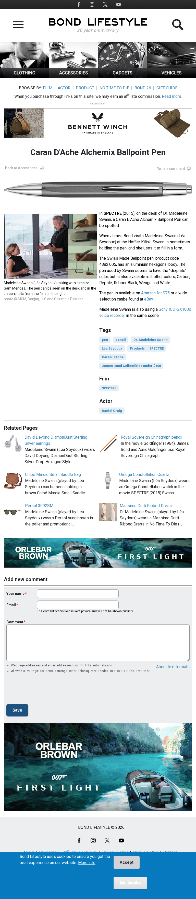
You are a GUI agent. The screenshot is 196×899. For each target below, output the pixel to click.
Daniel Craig (112, 411)
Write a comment (171, 168)
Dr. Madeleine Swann (150, 340)
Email (11, 605)
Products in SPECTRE (147, 348)
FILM (47, 88)
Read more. (172, 96)
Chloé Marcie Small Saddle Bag (53, 474)
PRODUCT (85, 88)
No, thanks (130, 883)
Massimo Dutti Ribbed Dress (146, 505)
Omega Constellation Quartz (144, 474)
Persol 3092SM (39, 505)
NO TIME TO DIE (114, 88)
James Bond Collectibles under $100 (131, 366)
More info (86, 862)
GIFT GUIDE (166, 88)
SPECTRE (109, 388)
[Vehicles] (171, 76)
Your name (15, 594)
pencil (121, 340)
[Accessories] (73, 76)
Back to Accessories (21, 168)
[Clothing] (24, 76)
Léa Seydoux (112, 348)
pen (105, 340)
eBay (148, 299)
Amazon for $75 (155, 293)
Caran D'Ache (113, 357)
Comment (14, 622)
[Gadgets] (122, 76)
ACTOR (64, 88)
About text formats (173, 666)
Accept (126, 862)
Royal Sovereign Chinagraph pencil (151, 437)
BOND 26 (142, 88)
